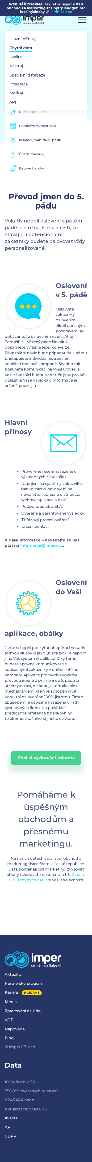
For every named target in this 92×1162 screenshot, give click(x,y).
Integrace (18, 84)
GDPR (10, 1136)
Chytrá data (20, 48)
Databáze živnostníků (37, 126)
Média (11, 1002)
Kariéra (11, 992)
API (12, 102)
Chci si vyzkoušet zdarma (46, 757)
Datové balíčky (31, 168)
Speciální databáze (27, 75)
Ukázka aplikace (32, 112)
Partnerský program (24, 983)
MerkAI (16, 93)
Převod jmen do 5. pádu (40, 140)
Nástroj (16, 66)
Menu (82, 18)
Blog (9, 1038)
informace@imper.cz (41, 545)
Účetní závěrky (31, 154)
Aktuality (13, 974)
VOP (9, 1020)
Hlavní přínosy (23, 39)
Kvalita (15, 57)
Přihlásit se (62, 12)
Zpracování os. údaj (23, 1011)
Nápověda (15, 1029)
